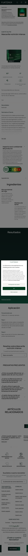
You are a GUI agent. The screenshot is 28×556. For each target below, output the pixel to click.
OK (14, 288)
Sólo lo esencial (14, 292)
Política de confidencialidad (14, 280)
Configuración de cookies (14, 284)
